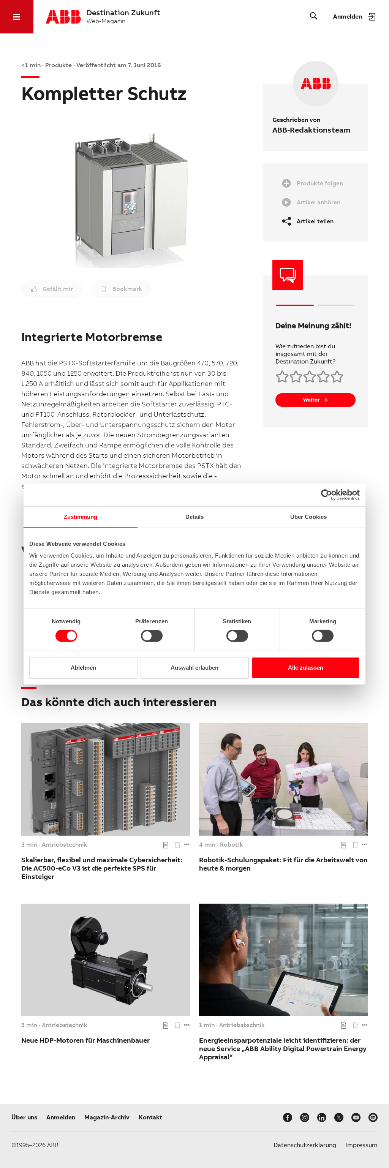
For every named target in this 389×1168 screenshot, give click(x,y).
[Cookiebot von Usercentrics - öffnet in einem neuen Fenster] (326, 494)
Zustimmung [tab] (81, 516)
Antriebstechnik (64, 845)
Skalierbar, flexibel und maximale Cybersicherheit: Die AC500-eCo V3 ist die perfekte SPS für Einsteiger (101, 868)
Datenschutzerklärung (305, 1145)
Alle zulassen (305, 667)
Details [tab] (194, 516)
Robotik (231, 845)
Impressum (361, 1145)
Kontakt (150, 1117)
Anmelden (60, 1117)
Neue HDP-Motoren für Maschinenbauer (85, 1040)
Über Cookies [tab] (308, 516)
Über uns (24, 1117)
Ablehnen (83, 667)
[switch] (152, 636)
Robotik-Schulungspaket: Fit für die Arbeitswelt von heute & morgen (283, 863)
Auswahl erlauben (194, 667)
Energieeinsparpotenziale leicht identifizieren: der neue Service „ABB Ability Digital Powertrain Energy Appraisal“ (283, 1048)
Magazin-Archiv (107, 1117)
